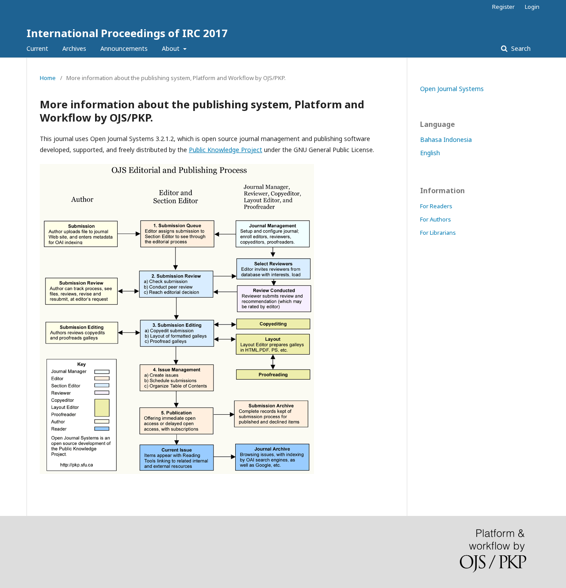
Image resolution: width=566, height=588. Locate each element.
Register (503, 7)
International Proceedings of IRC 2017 (127, 33)
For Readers (436, 206)
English (430, 153)
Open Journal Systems (452, 88)
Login (532, 7)
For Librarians (438, 233)
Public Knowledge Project (225, 149)
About (171, 48)
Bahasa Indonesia (446, 139)
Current (37, 48)
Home (48, 78)
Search (520, 48)
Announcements (124, 48)
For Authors (435, 219)
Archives (74, 48)
